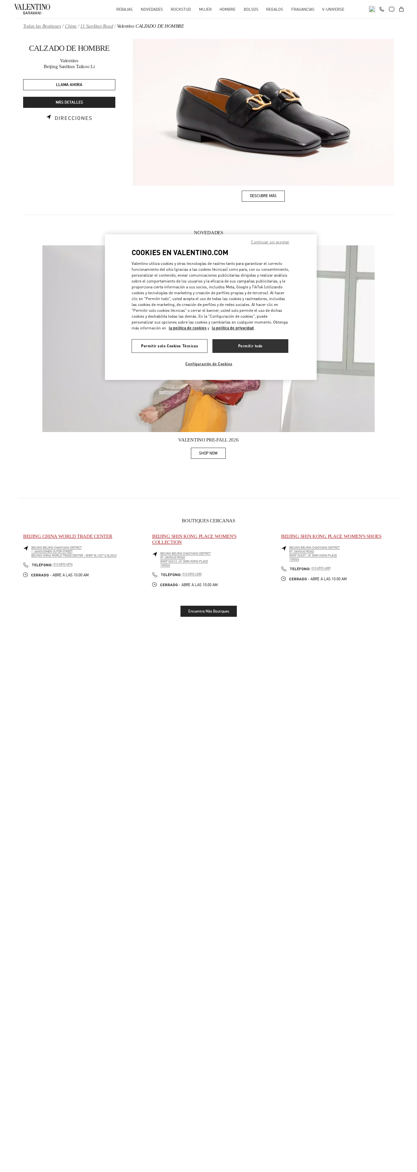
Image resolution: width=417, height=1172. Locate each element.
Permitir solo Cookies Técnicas (169, 345)
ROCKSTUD (181, 9)
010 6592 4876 (63, 564)
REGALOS (274, 9)
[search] (372, 9)
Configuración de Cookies (208, 363)
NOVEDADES (152, 9)
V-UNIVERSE (333, 9)
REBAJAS (124, 9)
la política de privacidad (233, 328)
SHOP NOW (212, 454)
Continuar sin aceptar (270, 241)
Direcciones (74, 118)
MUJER (205, 9)
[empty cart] (401, 9)
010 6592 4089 (321, 568)
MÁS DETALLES (69, 102)
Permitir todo (250, 345)
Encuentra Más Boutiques (208, 611)
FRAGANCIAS (302, 9)
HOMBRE (228, 9)
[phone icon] (382, 8)
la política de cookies (188, 328)
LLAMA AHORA (69, 84)
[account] (391, 9)
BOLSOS (251, 9)
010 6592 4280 (192, 574)
